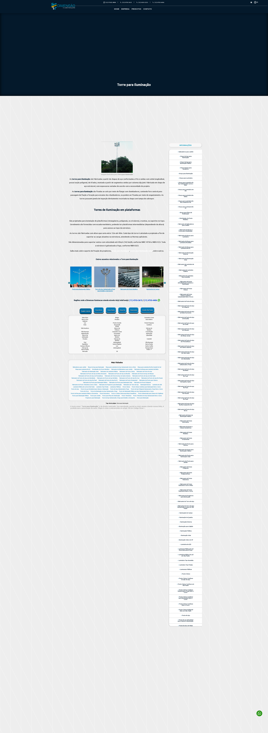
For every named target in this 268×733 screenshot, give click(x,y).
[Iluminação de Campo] (153, 276)
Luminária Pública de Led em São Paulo (84, 386)
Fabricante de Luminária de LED (186, 265)
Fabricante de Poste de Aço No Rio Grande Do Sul (186, 404)
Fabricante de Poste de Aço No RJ (108, 380)
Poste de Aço (75, 389)
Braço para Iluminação (186, 173)
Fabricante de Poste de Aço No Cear (129, 378)
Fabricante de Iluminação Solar (90, 371)
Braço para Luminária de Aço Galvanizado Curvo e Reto (121, 367)
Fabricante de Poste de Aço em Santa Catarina (117, 375)
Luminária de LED (157, 384)
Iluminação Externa (145, 384)
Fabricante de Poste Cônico (127, 371)
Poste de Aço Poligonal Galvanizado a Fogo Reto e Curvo (147, 389)
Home (116, 9)
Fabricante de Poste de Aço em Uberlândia (83, 378)
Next (165, 283)
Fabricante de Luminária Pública (109, 371)
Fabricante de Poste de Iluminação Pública (186, 415)
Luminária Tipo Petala (102, 386)
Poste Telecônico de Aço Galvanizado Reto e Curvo (147, 395)
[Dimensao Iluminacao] (63, 6)
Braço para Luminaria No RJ (83, 369)
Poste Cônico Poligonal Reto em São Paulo (186, 610)
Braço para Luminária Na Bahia (186, 196)
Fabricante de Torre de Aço (131, 384)
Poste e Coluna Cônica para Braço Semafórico (123, 393)
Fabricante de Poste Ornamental (128, 380)
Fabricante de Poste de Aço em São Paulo (143, 375)
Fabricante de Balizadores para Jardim (121, 369)
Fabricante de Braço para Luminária (186, 236)
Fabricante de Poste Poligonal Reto (186, 473)
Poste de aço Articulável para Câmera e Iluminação (94, 389)
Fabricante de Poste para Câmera (148, 380)
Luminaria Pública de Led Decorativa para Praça (186, 549)
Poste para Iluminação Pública (81, 289)
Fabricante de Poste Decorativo (186, 421)
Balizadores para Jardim (79, 367)
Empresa (125, 9)
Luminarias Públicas (115, 386)
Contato (147, 9)
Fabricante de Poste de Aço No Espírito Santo (186, 381)
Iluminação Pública (186, 531)
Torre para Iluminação (143, 397)
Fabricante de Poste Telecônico (186, 479)
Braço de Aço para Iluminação (96, 367)
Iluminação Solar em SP (186, 540)
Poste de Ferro (84, 391)
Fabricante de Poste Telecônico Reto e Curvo (185, 490)
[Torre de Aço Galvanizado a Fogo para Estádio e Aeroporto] (105, 276)
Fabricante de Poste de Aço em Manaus (143, 373)
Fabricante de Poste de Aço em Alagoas (186, 306)
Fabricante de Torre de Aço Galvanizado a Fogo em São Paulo (185, 507)
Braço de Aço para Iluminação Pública (186, 162)
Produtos (136, 9)
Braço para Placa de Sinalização (186, 213)
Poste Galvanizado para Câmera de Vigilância (150, 393)
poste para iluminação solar (141, 251)
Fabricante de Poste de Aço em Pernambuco (91, 375)
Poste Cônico (126, 386)
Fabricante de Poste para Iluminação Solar (120, 382)
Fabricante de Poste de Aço (144, 371)
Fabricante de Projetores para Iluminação (110, 384)
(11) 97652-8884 (111, 2)
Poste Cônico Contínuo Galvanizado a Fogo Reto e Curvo (186, 591)
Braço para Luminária (186, 178)
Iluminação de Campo (153, 289)
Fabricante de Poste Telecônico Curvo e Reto (84, 384)
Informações (185, 145)
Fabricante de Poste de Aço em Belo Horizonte (93, 373)
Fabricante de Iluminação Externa (186, 253)
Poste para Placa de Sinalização (111, 395)
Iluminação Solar (186, 535)
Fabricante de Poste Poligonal (142, 382)
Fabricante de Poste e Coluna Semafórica (186, 427)
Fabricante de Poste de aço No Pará (186, 387)
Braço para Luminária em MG (186, 190)
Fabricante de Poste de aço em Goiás (186, 323)
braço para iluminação (120, 251)
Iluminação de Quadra (186, 517)
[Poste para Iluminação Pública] (81, 276)
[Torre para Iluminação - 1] (117, 172)
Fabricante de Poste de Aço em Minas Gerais (186, 335)
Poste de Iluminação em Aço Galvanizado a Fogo (104, 391)
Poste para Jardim (95, 395)
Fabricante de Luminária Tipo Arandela (186, 276)
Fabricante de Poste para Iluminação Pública (95, 382)
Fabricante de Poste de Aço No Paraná (152, 378)
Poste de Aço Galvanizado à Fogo (119, 389)
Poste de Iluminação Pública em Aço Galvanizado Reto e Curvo (136, 391)
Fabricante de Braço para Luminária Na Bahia (146, 369)
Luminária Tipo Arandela (186, 560)
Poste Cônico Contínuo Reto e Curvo (186, 604)
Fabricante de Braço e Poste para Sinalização (186, 230)
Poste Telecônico (126, 395)
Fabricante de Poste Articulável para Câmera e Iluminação (185, 283)
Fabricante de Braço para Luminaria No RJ (186, 247)
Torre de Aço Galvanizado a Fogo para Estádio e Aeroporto (118, 397)
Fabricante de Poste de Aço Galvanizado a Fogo (186, 364)
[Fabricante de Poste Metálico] (129, 276)
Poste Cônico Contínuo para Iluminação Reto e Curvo (146, 386)
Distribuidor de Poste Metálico (100, 369)
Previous (69, 283)
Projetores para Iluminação (93, 397)
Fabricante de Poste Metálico (129, 289)
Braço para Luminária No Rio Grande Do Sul (149, 367)
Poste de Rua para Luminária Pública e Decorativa (84, 393)
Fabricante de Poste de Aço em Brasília (119, 373)
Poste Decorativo (105, 393)
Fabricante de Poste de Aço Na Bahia (107, 378)
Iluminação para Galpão (186, 526)
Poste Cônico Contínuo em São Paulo (186, 584)
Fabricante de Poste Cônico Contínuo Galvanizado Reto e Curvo (185, 296)
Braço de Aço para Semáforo (186, 168)
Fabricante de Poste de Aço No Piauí (87, 380)
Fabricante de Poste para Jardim (186, 461)
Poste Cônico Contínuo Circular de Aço (186, 579)
